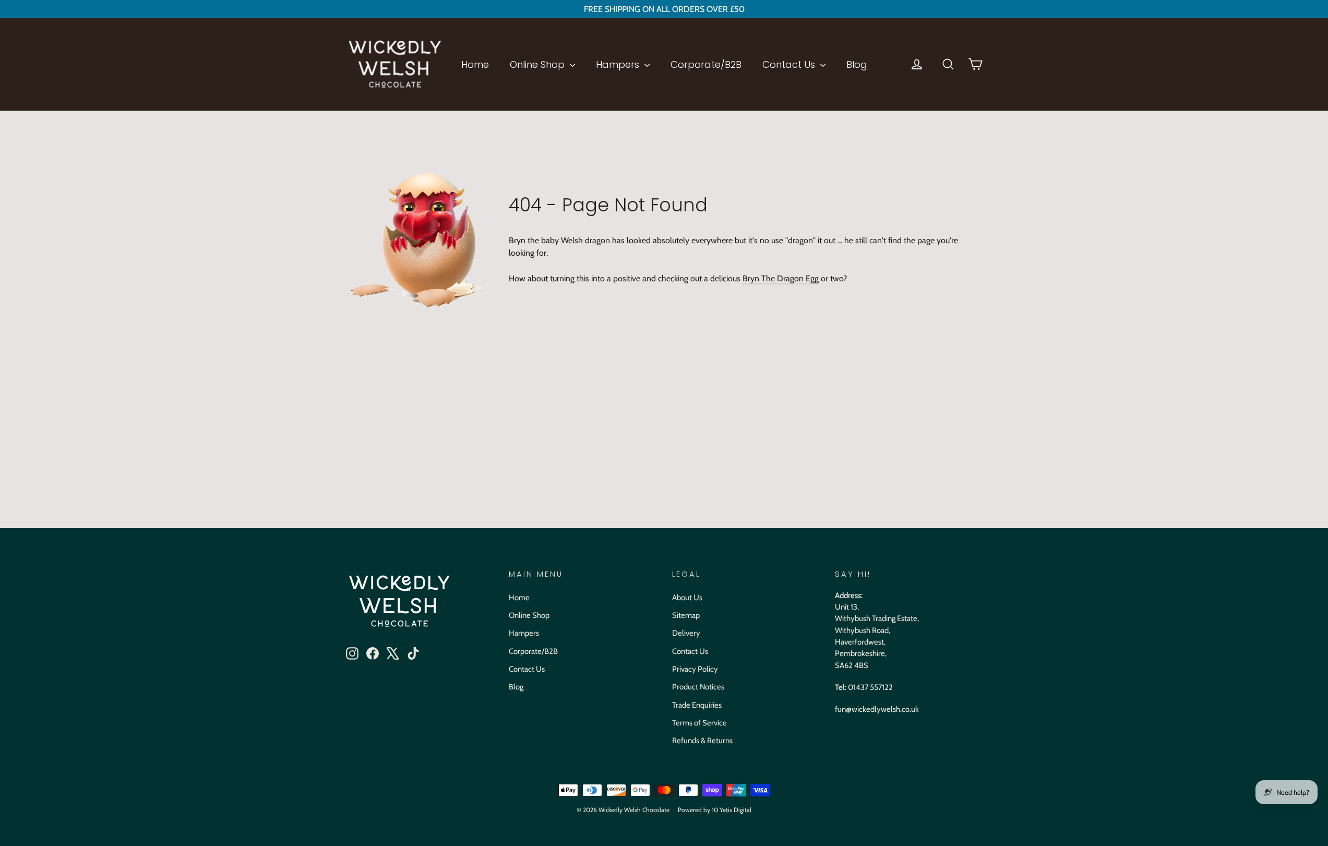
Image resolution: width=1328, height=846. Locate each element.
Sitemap (686, 615)
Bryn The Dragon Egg (781, 278)
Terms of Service (699, 723)
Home (475, 64)
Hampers (619, 64)
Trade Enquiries (697, 705)
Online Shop (538, 64)
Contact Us (790, 64)
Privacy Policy (695, 669)
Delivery (686, 633)
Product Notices (698, 687)
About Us (687, 597)
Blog (856, 64)
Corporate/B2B (706, 64)
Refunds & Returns (702, 740)
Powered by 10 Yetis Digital (714, 810)
